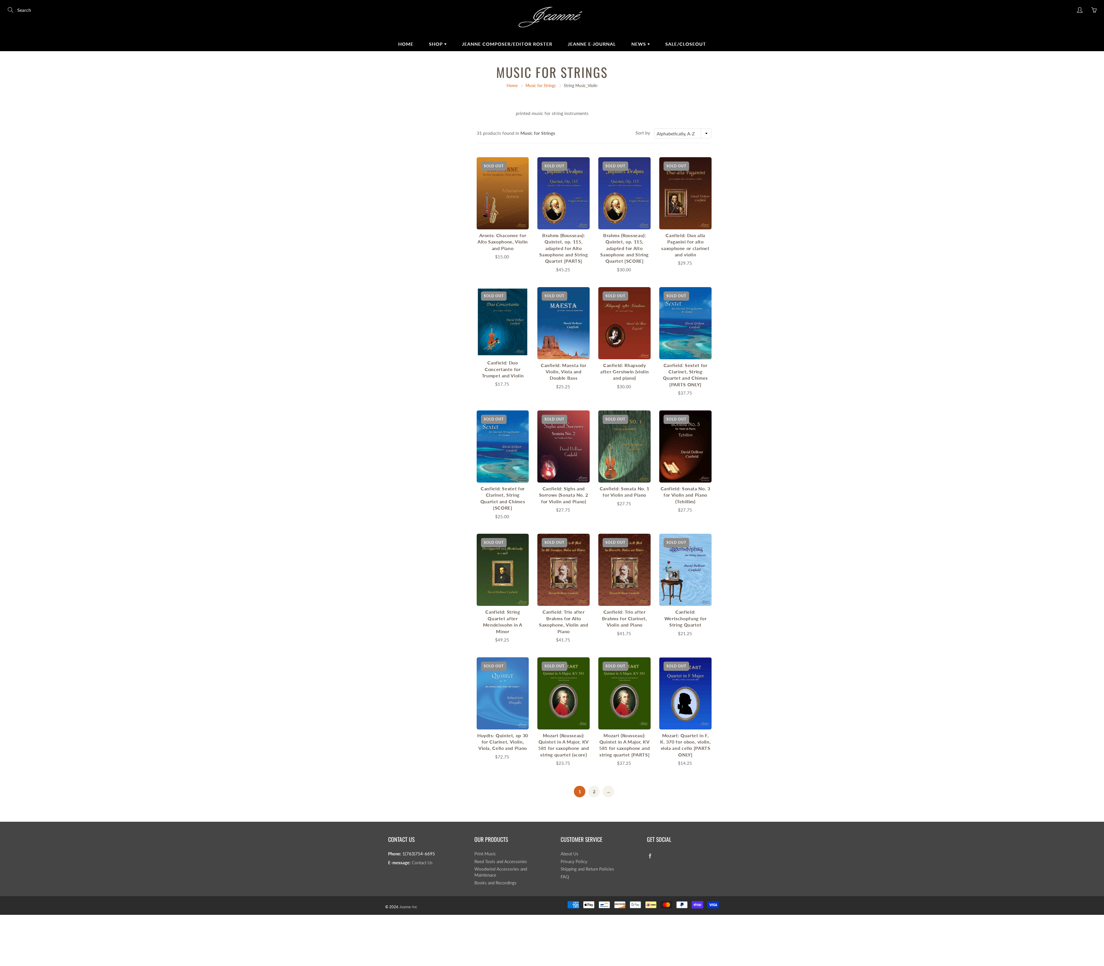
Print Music (485, 853)
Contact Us (422, 862)
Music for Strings (541, 85)
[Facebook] (650, 856)
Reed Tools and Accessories (500, 861)
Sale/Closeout (685, 44)
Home (405, 44)
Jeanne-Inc (408, 906)
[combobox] (683, 133)
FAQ (565, 876)
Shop (436, 44)
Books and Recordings (495, 882)
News (639, 44)
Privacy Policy (574, 861)
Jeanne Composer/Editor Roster (507, 44)
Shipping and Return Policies (587, 869)
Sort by (642, 132)
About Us (569, 853)
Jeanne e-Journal (592, 44)
